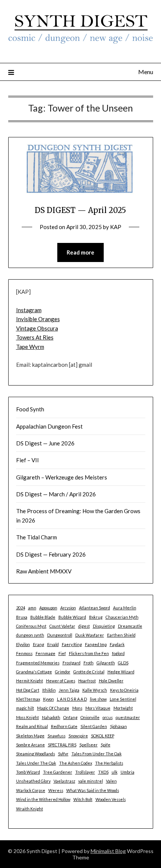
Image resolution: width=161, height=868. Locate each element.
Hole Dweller (111, 680)
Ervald (53, 644)
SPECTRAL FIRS (62, 744)
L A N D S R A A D (72, 699)
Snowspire (78, 735)
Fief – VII (27, 460)
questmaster (128, 717)
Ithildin (49, 690)
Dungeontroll (59, 635)
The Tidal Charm (36, 537)
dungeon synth (30, 635)
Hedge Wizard (120, 671)
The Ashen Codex (75, 763)
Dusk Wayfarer (89, 635)
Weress (55, 790)
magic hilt (25, 708)
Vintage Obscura (37, 328)
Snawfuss (57, 735)
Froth (88, 662)
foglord (118, 653)
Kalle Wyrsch (94, 690)
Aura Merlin (124, 607)
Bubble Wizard (72, 617)
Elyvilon (23, 644)
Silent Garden (93, 726)
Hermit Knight (29, 680)
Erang (38, 644)
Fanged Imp (96, 644)
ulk (115, 772)
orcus (108, 717)
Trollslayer (85, 772)
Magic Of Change (53, 708)
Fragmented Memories (38, 662)
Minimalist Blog (108, 851)
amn (32, 607)
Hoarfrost (87, 680)
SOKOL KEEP (102, 735)
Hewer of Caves (60, 680)
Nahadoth (51, 717)
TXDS (103, 772)
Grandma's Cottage (34, 671)
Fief (62, 653)
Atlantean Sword (94, 607)
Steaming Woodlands (35, 753)
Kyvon (48, 699)
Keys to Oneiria (124, 690)
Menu (145, 71)
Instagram (29, 310)
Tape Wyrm (30, 346)
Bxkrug (96, 617)
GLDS (123, 662)
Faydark (117, 644)
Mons (77, 708)
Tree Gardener (57, 772)
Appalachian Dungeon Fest (49, 426)
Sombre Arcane (30, 744)
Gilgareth (106, 662)
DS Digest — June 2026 (45, 443)
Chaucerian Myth (122, 617)
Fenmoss (24, 653)
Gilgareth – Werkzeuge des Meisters (61, 477)
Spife (105, 744)
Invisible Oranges (38, 319)
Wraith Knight (29, 808)
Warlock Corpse (30, 790)
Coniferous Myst (31, 626)
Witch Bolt (82, 799)
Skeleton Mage (30, 735)
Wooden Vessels (110, 799)
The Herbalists (109, 763)
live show (98, 699)
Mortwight (123, 708)
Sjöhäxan (118, 726)
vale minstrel (90, 781)
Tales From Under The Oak (97, 753)
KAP (115, 226)
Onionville (90, 717)
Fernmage (45, 653)
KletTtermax (28, 699)
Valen (111, 781)
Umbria (127, 772)
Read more (80, 252)
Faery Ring (72, 644)
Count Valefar (62, 626)
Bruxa (21, 617)
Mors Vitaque (97, 708)
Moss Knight (27, 717)
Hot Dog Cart (27, 690)
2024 (20, 607)
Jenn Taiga (69, 690)
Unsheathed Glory (33, 781)
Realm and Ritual (32, 726)
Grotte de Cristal (88, 671)
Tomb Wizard (28, 772)
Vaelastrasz (64, 781)
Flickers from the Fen (89, 653)
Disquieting (104, 626)
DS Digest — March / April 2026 (56, 494)
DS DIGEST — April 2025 (80, 210)
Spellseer (88, 744)
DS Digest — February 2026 (51, 554)
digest (84, 626)
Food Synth (30, 409)
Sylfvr (63, 753)
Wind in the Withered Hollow (43, 799)
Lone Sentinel (123, 699)
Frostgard (71, 662)
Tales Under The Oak (36, 763)
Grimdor (62, 671)
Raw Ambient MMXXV (44, 571)
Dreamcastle (130, 626)
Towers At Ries (35, 337)
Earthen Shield (121, 635)
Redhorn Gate (64, 726)
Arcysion (68, 607)
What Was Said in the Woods (92, 790)
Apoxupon (48, 607)
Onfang (70, 717)
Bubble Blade (42, 617)
